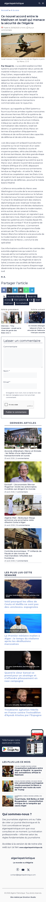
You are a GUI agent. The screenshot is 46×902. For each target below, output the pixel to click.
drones (7, 300)
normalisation (22, 303)
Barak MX (32, 297)
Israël (38, 300)
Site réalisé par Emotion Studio (23, 897)
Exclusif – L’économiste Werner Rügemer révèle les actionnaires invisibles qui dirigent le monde (20, 486)
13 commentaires (23, 525)
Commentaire (10, 346)
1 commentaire (22, 492)
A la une (15, 10)
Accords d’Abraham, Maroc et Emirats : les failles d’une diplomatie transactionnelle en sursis (22, 453)
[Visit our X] (28, 870)
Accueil (5, 10)
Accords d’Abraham (16, 297)
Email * (6, 382)
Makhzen (8, 303)
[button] (39, 3)
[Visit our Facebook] (17, 870)
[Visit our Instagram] (23, 870)
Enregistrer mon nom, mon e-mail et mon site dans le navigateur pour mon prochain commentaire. (23, 395)
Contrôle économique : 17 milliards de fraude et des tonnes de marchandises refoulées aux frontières (23, 554)
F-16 (30, 300)
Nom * (6, 371)
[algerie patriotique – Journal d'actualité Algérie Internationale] (14, 3)
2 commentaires (22, 458)
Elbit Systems (20, 300)
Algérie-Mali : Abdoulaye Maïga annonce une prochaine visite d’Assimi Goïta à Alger (19, 520)
